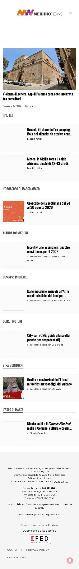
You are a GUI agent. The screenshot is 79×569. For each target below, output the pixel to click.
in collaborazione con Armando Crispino (50, 300)
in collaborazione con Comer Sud (46, 344)
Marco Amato (36, 212)
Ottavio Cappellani (39, 433)
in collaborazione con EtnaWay (45, 389)
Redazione (7, 106)
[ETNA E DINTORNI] (13, 361)
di (28, 212)
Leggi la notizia (35, 138)
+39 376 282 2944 (44, 498)
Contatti (14, 549)
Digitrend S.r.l (52, 514)
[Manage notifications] (70, 560)
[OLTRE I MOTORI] (12, 317)
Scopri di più (61, 481)
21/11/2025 (17, 106)
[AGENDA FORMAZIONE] (15, 228)
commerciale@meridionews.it (45, 504)
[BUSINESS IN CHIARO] (15, 273)
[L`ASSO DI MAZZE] (13, 405)
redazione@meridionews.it (42, 491)
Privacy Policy (37, 549)
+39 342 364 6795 (46, 494)
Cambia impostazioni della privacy (39, 524)
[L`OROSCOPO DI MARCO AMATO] (21, 184)
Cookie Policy (18, 557)
